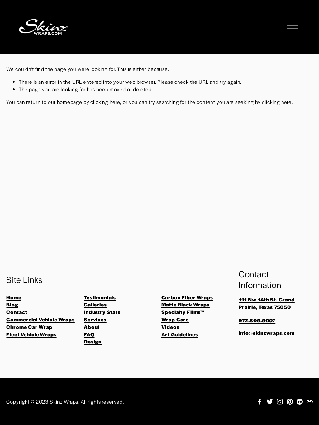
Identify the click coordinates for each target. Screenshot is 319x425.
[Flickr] (300, 402)
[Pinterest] (290, 402)
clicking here (105, 101)
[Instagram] (280, 402)
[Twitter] (270, 402)
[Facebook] (260, 402)
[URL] (310, 402)
